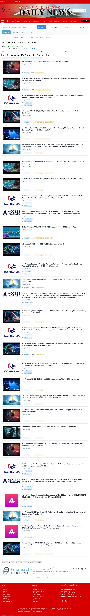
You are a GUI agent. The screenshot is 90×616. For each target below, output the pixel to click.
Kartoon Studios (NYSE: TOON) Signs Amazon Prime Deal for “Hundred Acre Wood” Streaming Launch (53, 163)
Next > (39, 58)
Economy (47, 238)
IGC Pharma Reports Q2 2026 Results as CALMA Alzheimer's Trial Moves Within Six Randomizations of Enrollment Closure (53, 96)
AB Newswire (27, 72)
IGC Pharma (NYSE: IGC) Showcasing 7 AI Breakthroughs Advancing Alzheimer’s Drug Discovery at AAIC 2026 (54, 312)
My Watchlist (69, 27)
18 (32, 58)
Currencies (30, 37)
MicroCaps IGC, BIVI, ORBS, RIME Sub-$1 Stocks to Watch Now (45, 61)
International (39, 37)
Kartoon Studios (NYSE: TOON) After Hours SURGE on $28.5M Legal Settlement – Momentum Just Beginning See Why (52, 544)
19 (35, 58)
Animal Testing (38, 89)
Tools (31, 32)
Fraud (51, 238)
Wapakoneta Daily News (34, 608)
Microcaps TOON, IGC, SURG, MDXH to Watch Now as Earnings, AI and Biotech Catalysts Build (51, 112)
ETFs (23, 32)
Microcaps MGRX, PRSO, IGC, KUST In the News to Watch (43, 244)
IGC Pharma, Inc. (28, 102)
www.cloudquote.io (61, 568)
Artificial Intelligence (40, 72)
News (22, 37)
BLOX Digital (61, 610)
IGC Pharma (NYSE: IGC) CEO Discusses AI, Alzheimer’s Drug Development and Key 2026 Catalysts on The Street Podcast (53, 344)
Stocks (15, 32)
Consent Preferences (7, 615)
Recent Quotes (54, 27)
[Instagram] (86, 571)
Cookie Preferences (37, 611)
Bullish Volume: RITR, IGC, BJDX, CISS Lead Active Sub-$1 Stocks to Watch (50, 227)
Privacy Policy (56, 571)
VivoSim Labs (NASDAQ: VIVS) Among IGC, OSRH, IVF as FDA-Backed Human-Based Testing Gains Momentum (53, 79)
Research (67, 51)
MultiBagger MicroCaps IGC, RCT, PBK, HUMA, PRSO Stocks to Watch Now (49, 427)
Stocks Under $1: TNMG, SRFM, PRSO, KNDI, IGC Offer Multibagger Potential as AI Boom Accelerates (52, 411)
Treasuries (49, 37)
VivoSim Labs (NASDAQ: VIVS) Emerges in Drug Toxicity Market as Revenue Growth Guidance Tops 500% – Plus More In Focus (53, 129)
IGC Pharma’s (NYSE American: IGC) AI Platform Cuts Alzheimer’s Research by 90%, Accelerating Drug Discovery (53, 445)
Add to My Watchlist (33, 49)
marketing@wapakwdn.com (73, 596)
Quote (17, 51)
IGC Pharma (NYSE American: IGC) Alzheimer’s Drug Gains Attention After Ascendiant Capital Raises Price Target (54, 513)
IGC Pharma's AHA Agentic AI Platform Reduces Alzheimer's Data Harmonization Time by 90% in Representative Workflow (54, 465)
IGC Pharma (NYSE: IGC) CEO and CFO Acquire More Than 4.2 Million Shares (50, 379)
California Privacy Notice (24, 611)
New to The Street (29, 218)
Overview (15, 37)
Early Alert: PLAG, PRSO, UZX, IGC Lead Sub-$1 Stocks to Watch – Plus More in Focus (53, 179)
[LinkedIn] (81, 571)
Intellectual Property (49, 122)
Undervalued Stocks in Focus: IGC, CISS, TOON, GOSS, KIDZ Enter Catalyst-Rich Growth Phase (51, 280)
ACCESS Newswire (28, 105)
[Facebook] (77, 571)
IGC (39, 42)
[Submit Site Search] (84, 10)
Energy (46, 255)
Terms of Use (34, 610)
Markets (6, 32)
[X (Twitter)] (73, 571)
